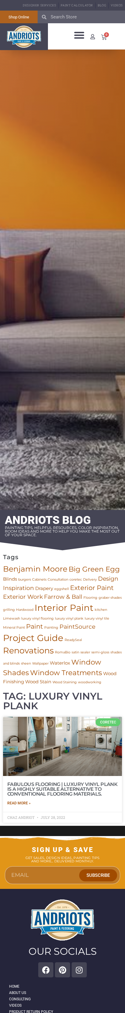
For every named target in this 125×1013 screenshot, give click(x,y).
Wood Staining (64, 682)
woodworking (89, 682)
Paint (34, 626)
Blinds (10, 579)
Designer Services (39, 5)
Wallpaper (40, 663)
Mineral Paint (14, 628)
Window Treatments (66, 672)
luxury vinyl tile (97, 618)
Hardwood (24, 610)
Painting (51, 628)
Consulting (20, 999)
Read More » (19, 803)
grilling (9, 610)
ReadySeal (73, 640)
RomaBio (62, 652)
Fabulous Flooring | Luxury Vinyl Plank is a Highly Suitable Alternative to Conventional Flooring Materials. (62, 789)
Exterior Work (23, 596)
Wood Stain (38, 681)
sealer (85, 652)
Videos (117, 5)
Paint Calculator (77, 5)
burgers (24, 580)
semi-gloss (100, 652)
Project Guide (33, 638)
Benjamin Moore (35, 568)
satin (75, 652)
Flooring (90, 598)
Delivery (90, 580)
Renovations (28, 651)
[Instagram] (79, 969)
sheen (26, 663)
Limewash (11, 618)
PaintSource (77, 626)
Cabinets (39, 580)
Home (14, 986)
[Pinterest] (62, 969)
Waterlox (60, 663)
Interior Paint (64, 607)
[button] (79, 35)
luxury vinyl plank (69, 618)
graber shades (110, 598)
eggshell (61, 589)
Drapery (44, 588)
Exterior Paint (92, 587)
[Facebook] (45, 969)
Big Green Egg (94, 569)
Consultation (58, 580)
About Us (17, 993)
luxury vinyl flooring (37, 618)
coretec (75, 580)
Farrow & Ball (63, 596)
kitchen (101, 610)
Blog (102, 5)
